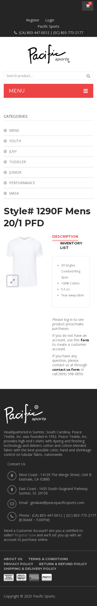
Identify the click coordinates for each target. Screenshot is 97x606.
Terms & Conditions (48, 559)
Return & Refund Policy (63, 564)
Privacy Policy (18, 564)
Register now (25, 535)
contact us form (66, 369)
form (85, 340)
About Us (13, 559)
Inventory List (71, 245)
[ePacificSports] (48, 54)
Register (32, 20)
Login (49, 20)
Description (65, 236)
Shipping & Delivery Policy (30, 569)
